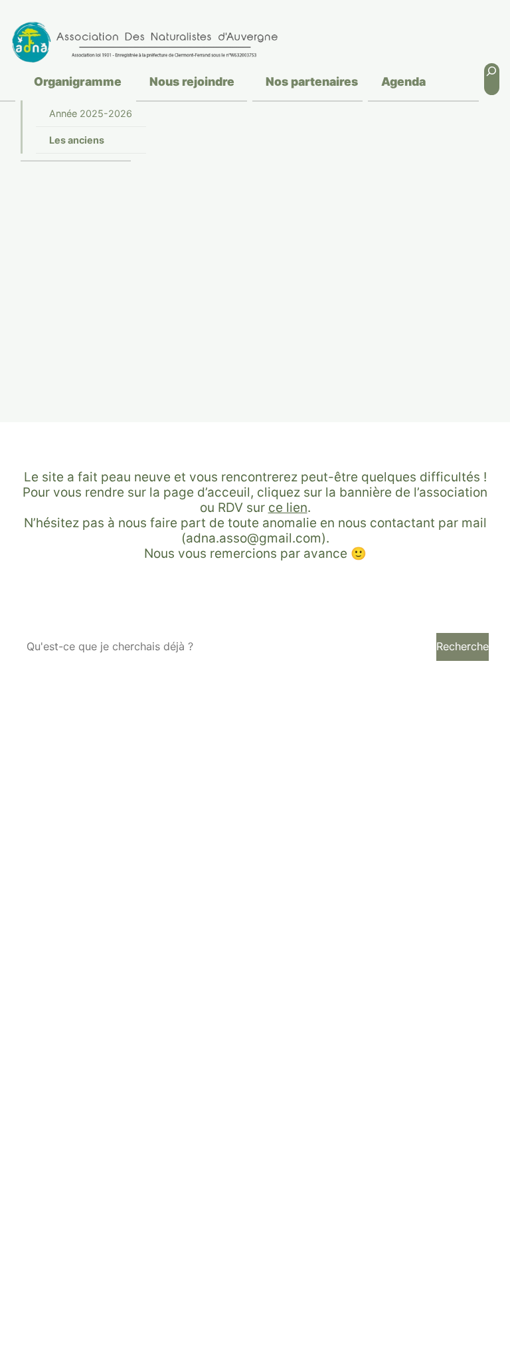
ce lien (287, 507)
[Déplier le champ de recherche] (491, 79)
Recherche (462, 646)
